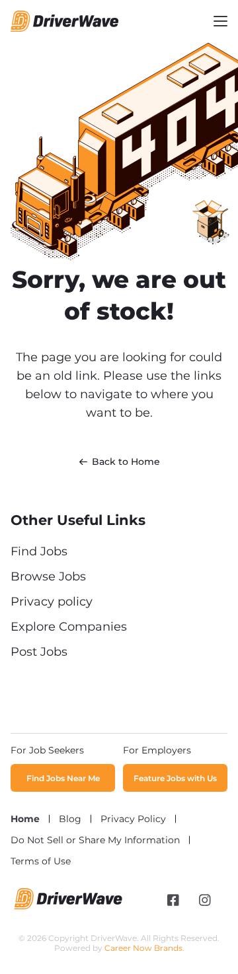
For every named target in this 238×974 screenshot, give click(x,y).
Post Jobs (39, 651)
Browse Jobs (48, 576)
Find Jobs (39, 551)
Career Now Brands (143, 948)
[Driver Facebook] (173, 900)
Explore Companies (69, 626)
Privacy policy (52, 601)
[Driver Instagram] (205, 900)
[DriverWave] (68, 906)
